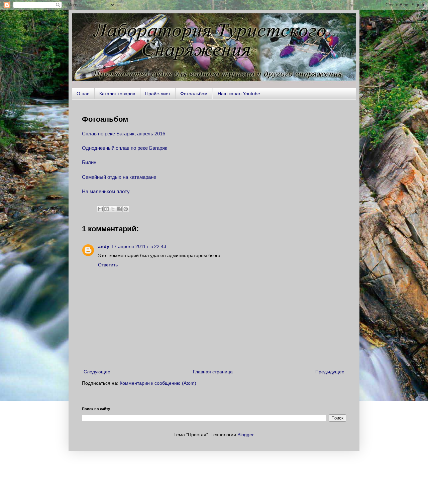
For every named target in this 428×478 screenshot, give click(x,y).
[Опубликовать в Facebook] (119, 209)
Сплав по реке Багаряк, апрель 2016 (123, 133)
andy (103, 246)
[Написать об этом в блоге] (106, 209)
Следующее (97, 371)
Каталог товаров (117, 93)
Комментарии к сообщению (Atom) (158, 383)
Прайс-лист (157, 93)
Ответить (108, 264)
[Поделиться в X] (113, 209)
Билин (89, 162)
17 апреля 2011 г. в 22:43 (138, 246)
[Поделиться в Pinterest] (125, 209)
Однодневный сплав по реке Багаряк (124, 148)
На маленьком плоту (106, 191)
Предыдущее (329, 371)
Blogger (245, 434)
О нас (83, 93)
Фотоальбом (194, 93)
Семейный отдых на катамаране (119, 177)
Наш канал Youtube (239, 93)
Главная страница (213, 371)
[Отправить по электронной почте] (100, 209)
